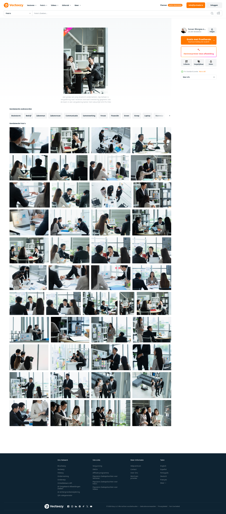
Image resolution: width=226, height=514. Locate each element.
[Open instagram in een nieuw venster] (72, 506)
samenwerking (89, 116)
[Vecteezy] (13, 5)
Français (163, 480)
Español (163, 469)
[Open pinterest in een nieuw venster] (80, 506)
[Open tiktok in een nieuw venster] (83, 506)
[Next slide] (167, 116)
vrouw (103, 116)
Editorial (65, 5)
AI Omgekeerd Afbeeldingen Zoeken (69, 487)
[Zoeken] (212, 13)
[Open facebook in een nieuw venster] (68, 506)
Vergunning (97, 466)
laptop (147, 116)
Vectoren (30, 5)
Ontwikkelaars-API (65, 483)
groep (136, 116)
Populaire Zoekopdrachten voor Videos (105, 488)
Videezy (61, 473)
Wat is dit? (202, 72)
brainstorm (16, 116)
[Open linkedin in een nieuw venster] (76, 506)
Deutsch (163, 476)
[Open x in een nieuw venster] (87, 506)
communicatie (72, 116)
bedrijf (28, 116)
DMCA (95, 469)
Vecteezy (61, 469)
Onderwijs (62, 480)
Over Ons (134, 473)
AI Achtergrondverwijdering (69, 492)
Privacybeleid (162, 506)
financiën (115, 116)
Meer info (186, 77)
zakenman (40, 116)
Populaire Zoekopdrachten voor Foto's (105, 483)
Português (164, 473)
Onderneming (63, 476)
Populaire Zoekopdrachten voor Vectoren (105, 477)
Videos (53, 5)
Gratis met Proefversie (199, 40)
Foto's (42, 5)
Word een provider (134, 477)
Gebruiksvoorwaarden (148, 506)
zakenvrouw (55, 116)
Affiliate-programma (101, 473)
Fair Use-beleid (174, 506)
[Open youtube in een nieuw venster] (91, 506)
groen (126, 116)
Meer (77, 5)
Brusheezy (62, 466)
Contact (133, 469)
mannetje (159, 116)
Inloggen (214, 5)
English (163, 466)
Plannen (163, 5)
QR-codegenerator (65, 495)
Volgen (212, 32)
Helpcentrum (135, 466)
